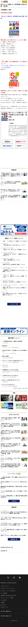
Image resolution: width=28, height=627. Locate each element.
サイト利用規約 (4, 593)
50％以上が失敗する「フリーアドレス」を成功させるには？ (14, 482)
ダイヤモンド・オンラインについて (8, 582)
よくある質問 (3, 600)
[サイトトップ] (5, 2)
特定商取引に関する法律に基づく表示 (8, 595)
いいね (24, 241)
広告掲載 (2, 602)
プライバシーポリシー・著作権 (7, 597)
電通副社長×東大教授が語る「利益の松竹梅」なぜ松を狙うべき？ (14, 487)
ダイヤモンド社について (6, 616)
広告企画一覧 (4, 550)
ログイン (19, 1)
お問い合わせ (3, 604)
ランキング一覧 (14, 304)
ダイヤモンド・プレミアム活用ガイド (8, 590)
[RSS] (19, 577)
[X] (8, 577)
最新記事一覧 (14, 539)
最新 (4, 241)
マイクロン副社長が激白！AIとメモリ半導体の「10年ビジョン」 (14, 491)
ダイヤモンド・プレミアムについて (8, 588)
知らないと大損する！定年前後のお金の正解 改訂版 (18, 114)
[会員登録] (24, 2)
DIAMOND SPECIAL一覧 (7, 547)
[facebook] (14, 577)
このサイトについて (5, 586)
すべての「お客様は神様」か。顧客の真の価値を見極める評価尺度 (14, 496)
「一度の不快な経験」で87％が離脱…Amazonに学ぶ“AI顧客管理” (14, 477)
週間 (17, 241)
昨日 (11, 241)
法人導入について (4, 607)
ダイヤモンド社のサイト (6, 611)
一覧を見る (14, 501)
